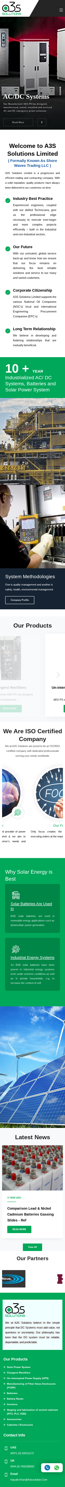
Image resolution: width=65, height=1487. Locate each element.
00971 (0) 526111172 (22, 1453)
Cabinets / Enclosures (20, 1424)
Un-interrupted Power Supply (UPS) (28, 1378)
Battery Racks (15, 1398)
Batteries (12, 1393)
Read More (18, 122)
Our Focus (32, 825)
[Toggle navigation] (61, 10)
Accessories (14, 1419)
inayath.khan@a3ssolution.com (28, 1479)
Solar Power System (18, 1367)
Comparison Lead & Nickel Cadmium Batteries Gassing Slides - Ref (30, 1214)
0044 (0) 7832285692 (22, 1466)
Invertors (12, 1404)
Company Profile (20, 600)
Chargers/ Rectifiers (18, 1372)
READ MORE (19, 1229)
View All (32, 1247)
